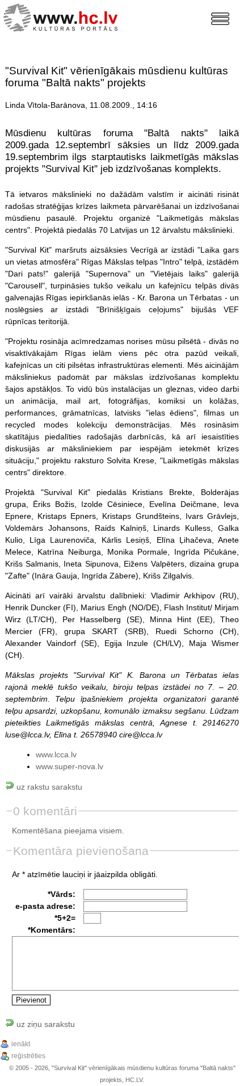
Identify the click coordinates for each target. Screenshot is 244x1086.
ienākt (20, 1044)
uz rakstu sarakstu (48, 786)
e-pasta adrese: (45, 906)
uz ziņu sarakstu (44, 1024)
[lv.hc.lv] (63, 16)
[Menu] (220, 18)
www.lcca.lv (56, 754)
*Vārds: (61, 894)
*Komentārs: (51, 929)
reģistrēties (28, 1056)
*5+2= (64, 918)
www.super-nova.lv (69, 766)
